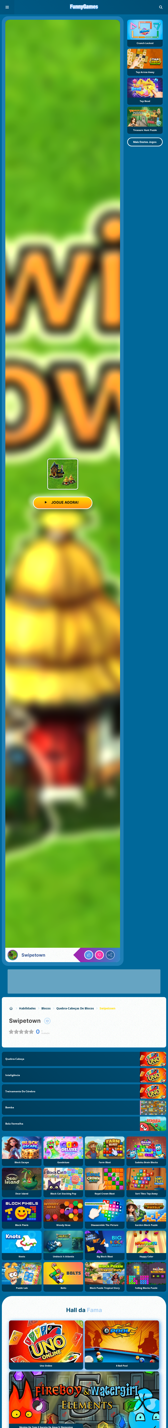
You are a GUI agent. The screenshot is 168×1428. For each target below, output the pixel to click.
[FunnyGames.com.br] (11, 1008)
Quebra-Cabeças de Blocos (75, 1008)
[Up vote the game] (88, 954)
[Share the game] (110, 954)
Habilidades (27, 1008)
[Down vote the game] (99, 954)
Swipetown (107, 1008)
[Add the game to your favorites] (47, 1021)
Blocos (46, 1008)
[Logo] (84, 7)
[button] (161, 7)
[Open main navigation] (7, 7)
